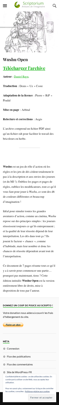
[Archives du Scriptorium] (29, 6)
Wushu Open (15, 59)
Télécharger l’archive (24, 68)
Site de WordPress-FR (19, 372)
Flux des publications (19, 356)
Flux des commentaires (20, 364)
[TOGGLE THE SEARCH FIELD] (54, 5)
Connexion (13, 348)
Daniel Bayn (21, 76)
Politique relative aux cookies (37, 391)
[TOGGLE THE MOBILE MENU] (5, 5)
